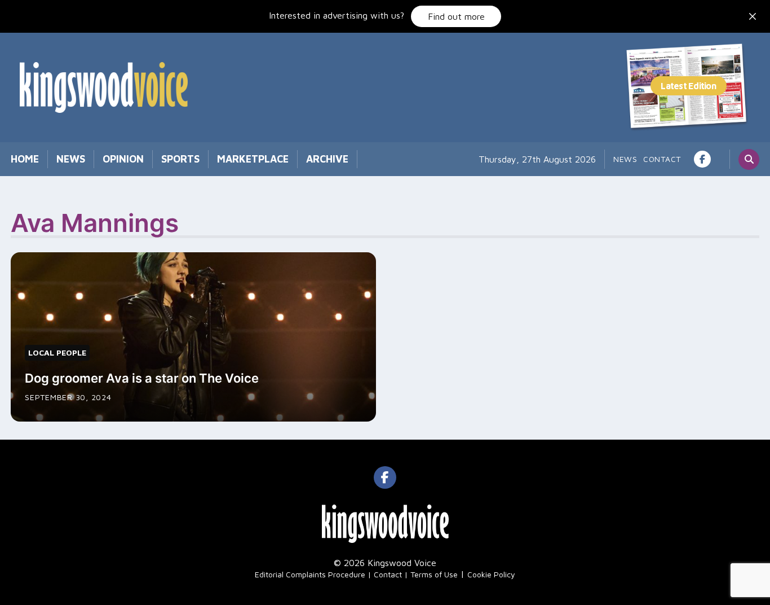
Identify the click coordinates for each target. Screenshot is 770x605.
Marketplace (253, 159)
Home (25, 159)
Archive (327, 159)
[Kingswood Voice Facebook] (702, 159)
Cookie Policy (491, 574)
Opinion (123, 159)
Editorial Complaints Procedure (310, 574)
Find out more (456, 16)
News (70, 159)
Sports (180, 159)
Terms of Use (434, 574)
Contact (662, 159)
